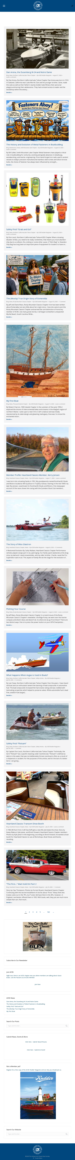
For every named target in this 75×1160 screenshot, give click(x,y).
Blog (7, 75)
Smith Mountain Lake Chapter (29, 148)
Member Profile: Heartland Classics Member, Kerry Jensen (33, 475)
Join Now (37, 984)
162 (48, 912)
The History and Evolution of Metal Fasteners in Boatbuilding (34, 144)
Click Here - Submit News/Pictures (36, 1042)
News (10, 75)
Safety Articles (40, 678)
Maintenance (13, 148)
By (44, 75)
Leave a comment (11, 77)
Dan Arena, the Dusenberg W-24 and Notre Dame (29, 72)
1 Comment (62, 301)
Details (8, 92)
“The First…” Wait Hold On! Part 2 (21, 884)
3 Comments (58, 547)
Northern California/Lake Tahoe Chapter (24, 75)
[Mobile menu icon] (4, 6)
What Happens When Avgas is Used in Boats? (27, 675)
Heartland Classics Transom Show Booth (25, 823)
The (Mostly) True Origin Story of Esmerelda (26, 298)
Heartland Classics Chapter (17, 478)
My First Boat (12, 401)
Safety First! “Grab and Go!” (18, 229)
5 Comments (18, 680)
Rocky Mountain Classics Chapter (22, 301)
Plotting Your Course (16, 609)
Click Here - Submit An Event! (36, 1050)
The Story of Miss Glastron (18, 544)
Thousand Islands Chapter (20, 404)
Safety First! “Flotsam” (16, 743)
